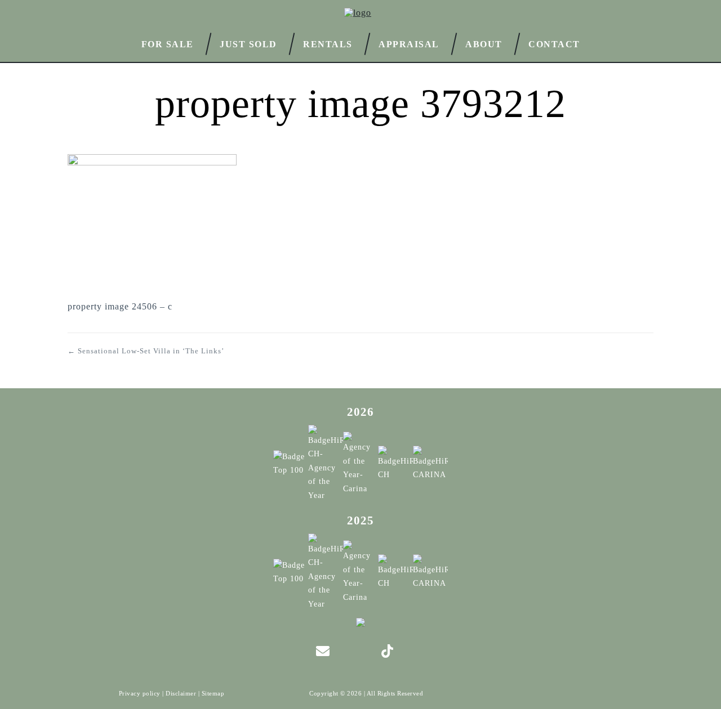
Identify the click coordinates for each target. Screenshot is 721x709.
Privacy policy (140, 693)
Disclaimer (181, 693)
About (483, 43)
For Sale (167, 43)
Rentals (328, 43)
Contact (554, 44)
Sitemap (213, 693)
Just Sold (248, 43)
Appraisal (409, 43)
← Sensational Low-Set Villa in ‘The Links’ (146, 351)
